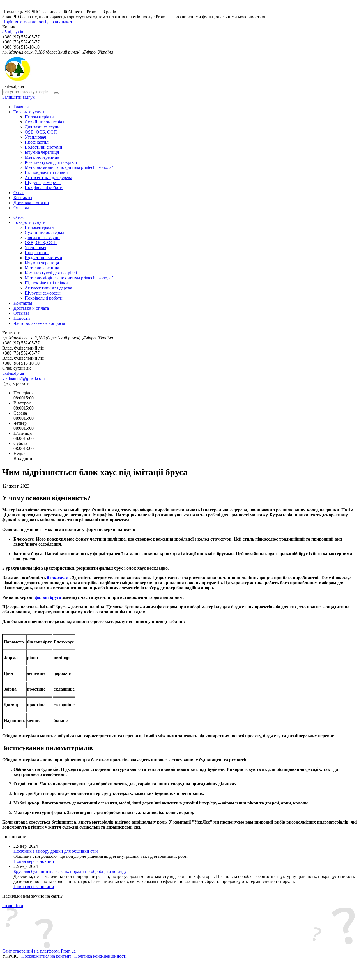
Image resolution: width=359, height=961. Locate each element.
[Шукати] (56, 93)
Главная (21, 106)
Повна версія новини (33, 861)
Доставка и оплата (31, 202)
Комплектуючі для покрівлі (51, 162)
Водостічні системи (43, 147)
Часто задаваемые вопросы (39, 323)
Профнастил (37, 142)
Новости (21, 318)
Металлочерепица (42, 157)
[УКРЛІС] (17, 81)
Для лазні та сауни (42, 127)
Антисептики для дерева (48, 177)
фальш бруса (48, 597)
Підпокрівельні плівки (46, 172)
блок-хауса (57, 577)
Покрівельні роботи (44, 187)
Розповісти (12, 905)
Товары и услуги (29, 111)
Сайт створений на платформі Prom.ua (39, 951)
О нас (18, 192)
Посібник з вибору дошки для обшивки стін (55, 851)
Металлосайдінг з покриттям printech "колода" (69, 167)
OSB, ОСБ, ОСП (41, 132)
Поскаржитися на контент (46, 956)
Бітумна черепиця (42, 152)
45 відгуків (12, 31)
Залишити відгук (18, 97)
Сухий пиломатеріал (44, 121)
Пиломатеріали (39, 116)
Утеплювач (35, 137)
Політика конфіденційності (100, 956)
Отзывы (21, 207)
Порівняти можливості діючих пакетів (39, 21)
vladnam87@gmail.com (23, 378)
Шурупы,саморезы (43, 182)
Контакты (22, 197)
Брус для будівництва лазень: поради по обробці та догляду (70, 871)
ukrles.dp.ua (13, 373)
